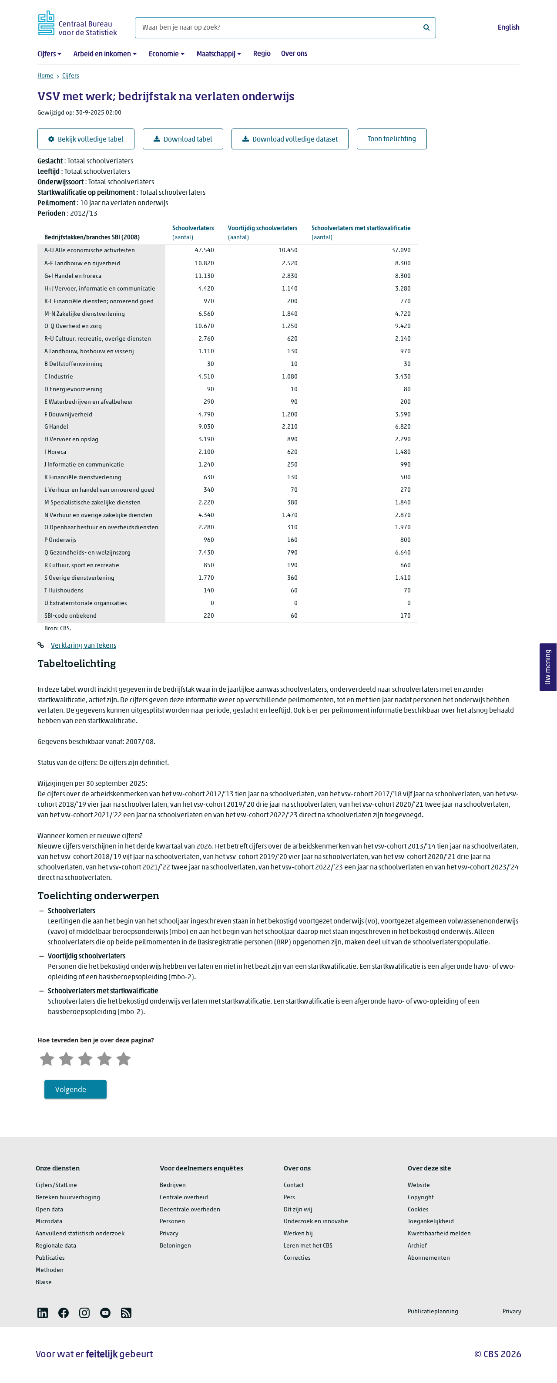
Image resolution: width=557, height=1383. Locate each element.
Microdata (49, 1221)
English (509, 27)
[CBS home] (77, 21)
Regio (262, 54)
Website (419, 1185)
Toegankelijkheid (431, 1221)
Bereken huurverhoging (68, 1197)
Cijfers (46, 54)
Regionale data (56, 1246)
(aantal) (193, 233)
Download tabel (188, 139)
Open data (49, 1210)
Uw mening (548, 667)
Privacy (169, 1234)
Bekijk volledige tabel (91, 139)
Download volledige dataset (295, 139)
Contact (294, 1185)
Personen (172, 1221)
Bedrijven (173, 1185)
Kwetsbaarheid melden (439, 1234)
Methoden (50, 1270)
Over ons (294, 54)
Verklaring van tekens (83, 645)
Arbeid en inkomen (102, 54)
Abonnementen (429, 1258)
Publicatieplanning (433, 1312)
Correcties (297, 1258)
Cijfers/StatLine (56, 1185)
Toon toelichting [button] (392, 139)
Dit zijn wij (298, 1210)
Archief (417, 1246)
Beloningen (175, 1246)
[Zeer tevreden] (123, 1058)
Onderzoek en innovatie (316, 1221)
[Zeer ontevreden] (47, 1058)
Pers (289, 1197)
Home (45, 76)
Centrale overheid (184, 1197)
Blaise (44, 1282)
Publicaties (50, 1258)
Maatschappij (216, 54)
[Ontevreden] (66, 1058)
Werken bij (298, 1234)
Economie (164, 54)
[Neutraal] (85, 1058)
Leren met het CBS (308, 1246)
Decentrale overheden (190, 1210)
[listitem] (43, 1313)
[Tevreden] (104, 1058)
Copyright (421, 1197)
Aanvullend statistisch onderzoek (80, 1234)
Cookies (418, 1210)
